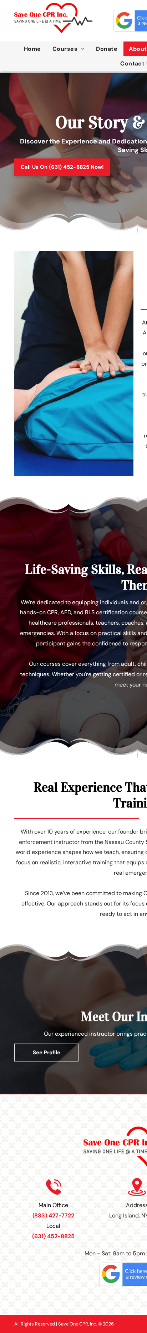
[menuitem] (32, 48)
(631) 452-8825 (53, 1236)
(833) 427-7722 (53, 1215)
